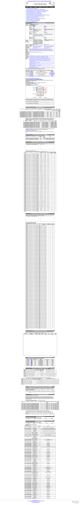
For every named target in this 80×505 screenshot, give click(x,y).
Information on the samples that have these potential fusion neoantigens (35, 18)
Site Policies (37, 502)
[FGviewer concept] (40, 97)
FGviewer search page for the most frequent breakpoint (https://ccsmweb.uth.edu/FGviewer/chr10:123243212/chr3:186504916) (34, 79)
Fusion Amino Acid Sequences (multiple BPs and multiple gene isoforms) (36, 9)
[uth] (75, 502)
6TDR (31, 365)
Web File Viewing (33, 501)
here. (53, 100)
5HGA (31, 363)
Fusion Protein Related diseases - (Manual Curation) (33, 20)
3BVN (31, 360)
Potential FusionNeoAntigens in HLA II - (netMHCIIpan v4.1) (34, 12)
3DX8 (31, 364)
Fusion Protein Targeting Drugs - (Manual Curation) (33, 19)
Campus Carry (34, 502)
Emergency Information (38, 501)
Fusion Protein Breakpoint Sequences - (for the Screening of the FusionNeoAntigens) (37, 10)
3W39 (31, 361)
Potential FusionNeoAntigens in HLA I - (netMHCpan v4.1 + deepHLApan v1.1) (36, 11)
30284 (35, 25)
